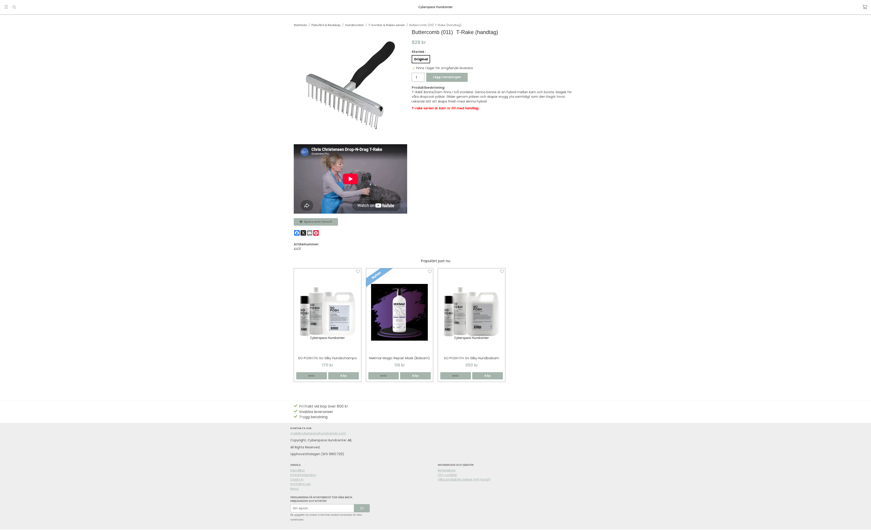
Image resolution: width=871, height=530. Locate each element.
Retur (294, 488)
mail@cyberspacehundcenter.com (318, 433)
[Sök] (14, 7)
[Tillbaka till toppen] (4, 524)
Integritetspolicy (303, 475)
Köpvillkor (297, 470)
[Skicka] (362, 508)
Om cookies (447, 475)
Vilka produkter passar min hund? (464, 479)
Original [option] (421, 59)
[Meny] (6, 7)
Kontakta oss (300, 484)
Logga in (296, 479)
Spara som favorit (317, 222)
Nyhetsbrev (447, 470)
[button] (343, 376)
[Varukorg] (865, 7)
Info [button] (311, 376)
